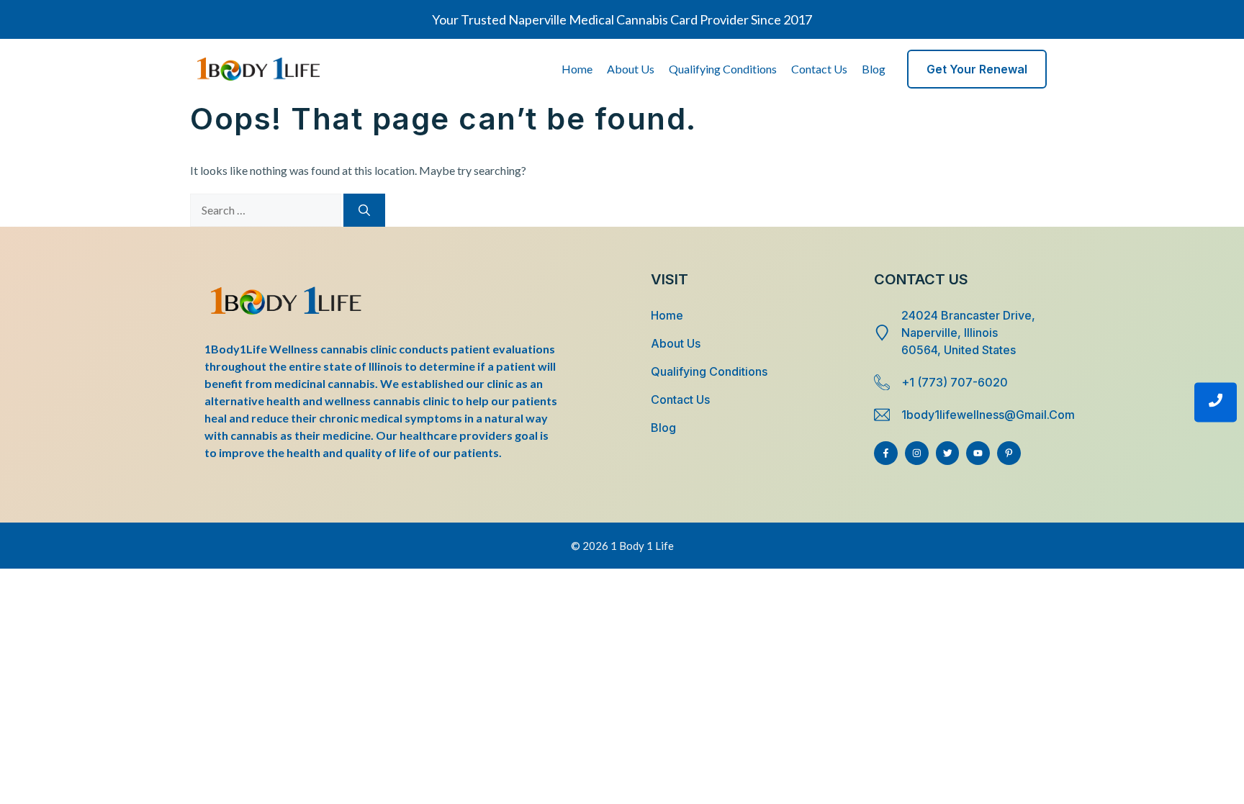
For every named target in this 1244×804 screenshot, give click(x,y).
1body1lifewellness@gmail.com (988, 414)
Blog (873, 69)
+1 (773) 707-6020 (954, 382)
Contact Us (819, 69)
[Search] (364, 210)
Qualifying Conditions (723, 69)
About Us (630, 69)
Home (577, 69)
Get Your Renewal (977, 69)
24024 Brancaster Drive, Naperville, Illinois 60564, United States (968, 332)
